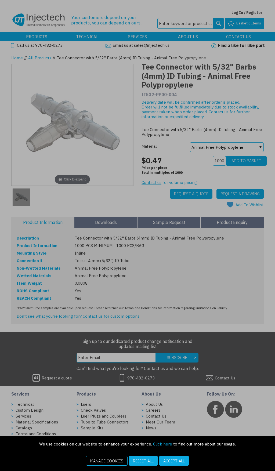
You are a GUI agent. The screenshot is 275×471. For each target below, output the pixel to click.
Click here (162, 444)
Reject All (143, 460)
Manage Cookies (106, 460)
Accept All (174, 460)
